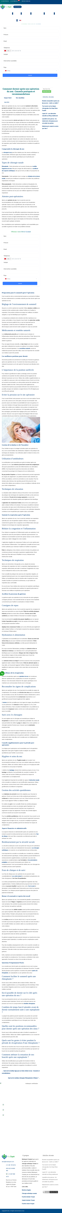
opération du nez (23, 676)
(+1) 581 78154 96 (5, 1)
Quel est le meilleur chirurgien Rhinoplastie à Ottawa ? (24, 1078)
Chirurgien (18, 13)
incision (5, 702)
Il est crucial (31, 886)
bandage (12, 770)
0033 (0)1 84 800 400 (25, 1)
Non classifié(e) (20, 98)
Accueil (3, 13)
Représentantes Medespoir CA (9, 20)
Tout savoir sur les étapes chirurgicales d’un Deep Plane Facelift (50, 108)
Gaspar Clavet (7, 98)
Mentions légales (26, 1190)
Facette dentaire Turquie (28, 1197)
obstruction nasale (34, 780)
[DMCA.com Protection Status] (50, 1191)
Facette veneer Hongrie (28, 1203)
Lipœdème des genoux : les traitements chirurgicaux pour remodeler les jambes (50, 121)
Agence (10, 13)
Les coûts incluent (17, 876)
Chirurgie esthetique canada (29, 1193)
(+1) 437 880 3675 (14, 1)
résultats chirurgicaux (29, 1003)
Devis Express (17, 6)
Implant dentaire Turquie (28, 1200)
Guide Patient (50, 13)
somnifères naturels (24, 348)
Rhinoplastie (5, 166)
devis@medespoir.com (8, 1161)
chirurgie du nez (7, 152)
